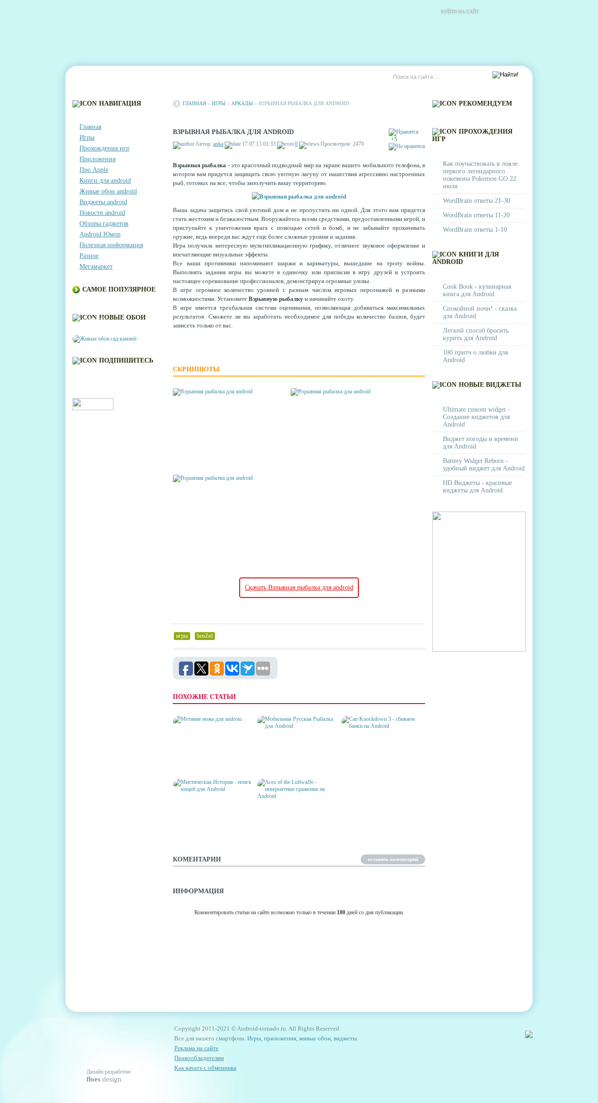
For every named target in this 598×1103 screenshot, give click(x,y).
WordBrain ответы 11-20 (476, 215)
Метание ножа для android (204, 760)
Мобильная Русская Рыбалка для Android (291, 760)
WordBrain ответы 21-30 (476, 200)
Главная (91, 77)
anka (218, 144)
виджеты (345, 1038)
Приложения (97, 159)
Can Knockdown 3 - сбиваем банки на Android (371, 757)
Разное (89, 255)
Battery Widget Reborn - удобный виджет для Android (484, 464)
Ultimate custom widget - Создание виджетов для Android (476, 417)
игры (182, 636)
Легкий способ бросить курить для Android (476, 334)
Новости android (102, 212)
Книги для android (105, 180)
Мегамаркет (96, 266)
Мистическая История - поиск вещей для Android (214, 824)
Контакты (133, 77)
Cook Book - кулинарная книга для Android (477, 290)
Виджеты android (103, 202)
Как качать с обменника (205, 1067)
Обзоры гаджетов (103, 223)
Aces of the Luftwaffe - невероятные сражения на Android (295, 820)
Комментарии (184, 77)
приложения (280, 1038)
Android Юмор (100, 234)
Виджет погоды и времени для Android (480, 442)
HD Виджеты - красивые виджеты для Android (477, 486)
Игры (86, 137)
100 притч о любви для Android (475, 356)
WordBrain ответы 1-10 (475, 229)
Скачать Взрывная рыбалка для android (299, 587)
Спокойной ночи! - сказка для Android (480, 312)
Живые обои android (108, 191)
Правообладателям (199, 1057)
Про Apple (93, 169)
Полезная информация (111, 245)
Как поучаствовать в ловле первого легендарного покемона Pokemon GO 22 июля (480, 175)
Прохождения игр (104, 148)
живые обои (315, 1038)
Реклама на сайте (297, 77)
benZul (205, 636)
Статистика (238, 77)
